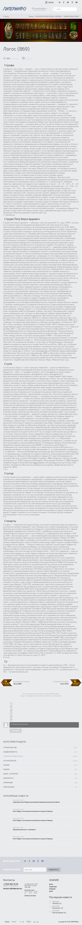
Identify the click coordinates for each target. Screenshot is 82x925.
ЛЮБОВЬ (52, 889)
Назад (7, 16)
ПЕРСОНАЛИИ (8, 787)
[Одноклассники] (38, 861)
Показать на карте (30, 895)
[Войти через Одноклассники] (11, 719)
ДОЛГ (51, 891)
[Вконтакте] (25, 861)
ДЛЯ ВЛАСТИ (8, 778)
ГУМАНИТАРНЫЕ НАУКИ (13, 756)
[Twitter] (33, 861)
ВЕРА (51, 884)
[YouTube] (42, 861)
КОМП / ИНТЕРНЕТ (10, 774)
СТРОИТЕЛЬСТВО (10, 747)
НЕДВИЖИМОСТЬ (10, 752)
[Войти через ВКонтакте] (11, 706)
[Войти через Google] (11, 716)
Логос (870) (64, 684)
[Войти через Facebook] (11, 710)
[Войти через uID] (11, 703)
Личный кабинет (40, 8)
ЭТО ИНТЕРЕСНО (9, 761)
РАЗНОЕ (6, 765)
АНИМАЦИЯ (8, 782)
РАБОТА (6, 769)
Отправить (16, 731)
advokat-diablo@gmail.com (12, 888)
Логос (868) (17, 684)
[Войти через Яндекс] (11, 713)
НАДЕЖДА (53, 887)
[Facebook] (29, 861)
